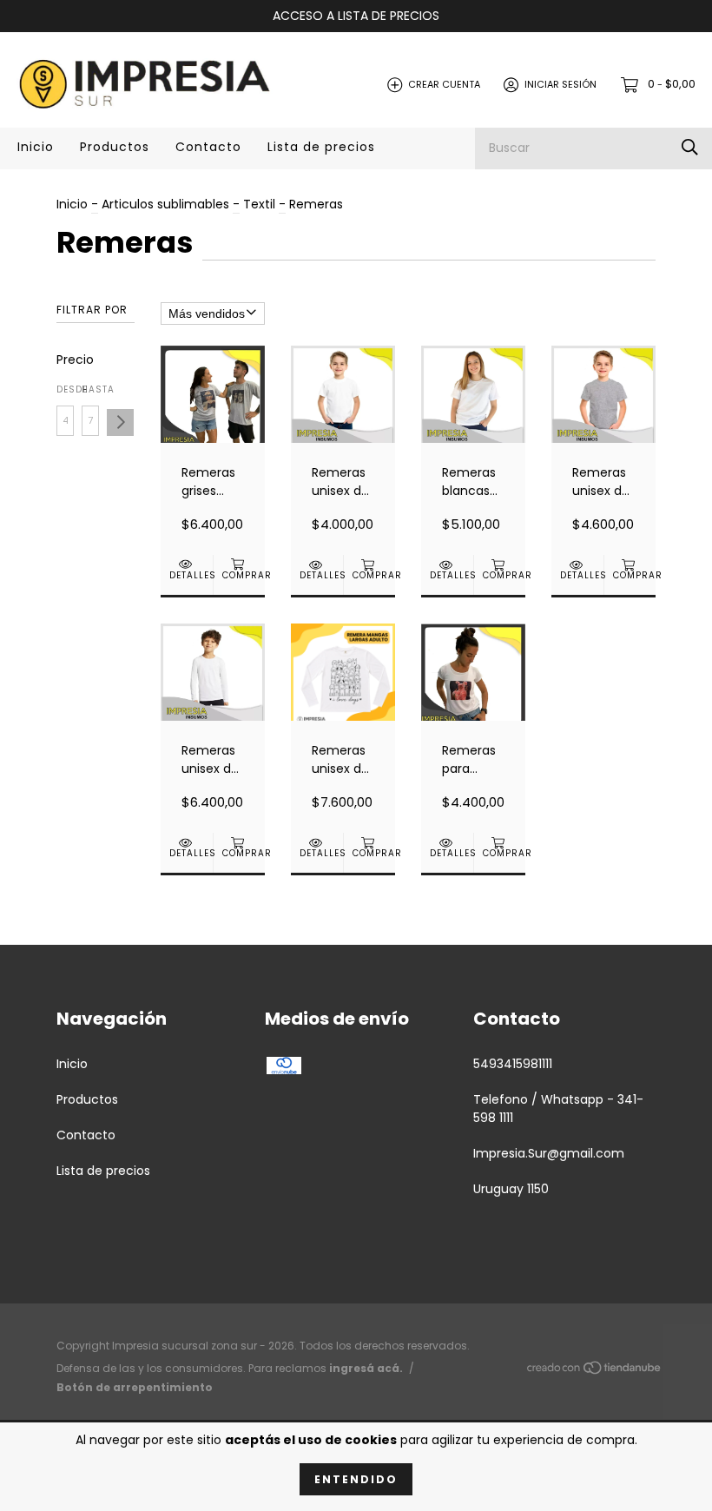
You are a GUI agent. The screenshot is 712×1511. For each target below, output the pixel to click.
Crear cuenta (444, 84)
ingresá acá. (366, 1368)
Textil (259, 204)
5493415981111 (512, 1063)
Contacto (208, 146)
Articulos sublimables (165, 204)
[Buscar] (690, 148)
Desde (65, 389)
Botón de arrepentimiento (134, 1387)
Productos (114, 146)
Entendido (356, 1479)
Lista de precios (321, 146)
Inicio (35, 146)
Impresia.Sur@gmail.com (548, 1153)
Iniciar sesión (560, 84)
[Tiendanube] (594, 1371)
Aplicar (120, 422)
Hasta (90, 389)
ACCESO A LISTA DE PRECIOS (356, 15)
